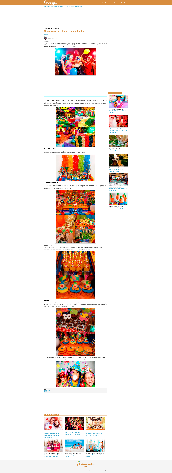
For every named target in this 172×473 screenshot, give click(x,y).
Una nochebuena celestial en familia (95, 455)
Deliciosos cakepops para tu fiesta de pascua (118, 208)
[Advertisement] (75, 17)
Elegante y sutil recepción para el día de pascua (94, 433)
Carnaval (46, 34)
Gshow (45, 391)
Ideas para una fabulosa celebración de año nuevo (73, 433)
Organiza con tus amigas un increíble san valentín (53, 455)
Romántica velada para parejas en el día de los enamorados (52, 434)
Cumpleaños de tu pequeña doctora (117, 111)
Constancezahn (47, 390)
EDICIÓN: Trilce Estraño (53, 38)
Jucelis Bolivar (52, 37)
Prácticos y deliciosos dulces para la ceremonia (118, 150)
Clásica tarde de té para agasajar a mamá (116, 169)
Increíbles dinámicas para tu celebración (118, 189)
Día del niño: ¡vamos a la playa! (73, 455)
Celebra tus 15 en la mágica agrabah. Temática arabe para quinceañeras (118, 130)
